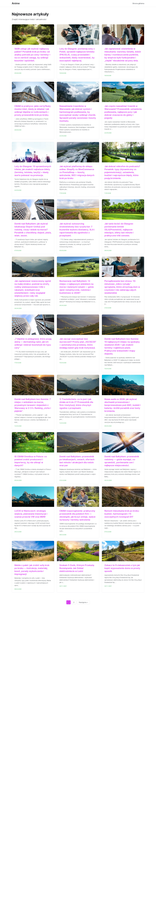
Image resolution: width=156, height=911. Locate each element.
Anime (16, 3)
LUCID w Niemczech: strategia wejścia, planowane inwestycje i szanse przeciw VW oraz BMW (30, 514)
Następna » (83, 602)
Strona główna (138, 3)
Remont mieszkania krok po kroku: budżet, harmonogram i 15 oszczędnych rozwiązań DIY (121, 514)
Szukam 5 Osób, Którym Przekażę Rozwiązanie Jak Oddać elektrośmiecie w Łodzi (76, 568)
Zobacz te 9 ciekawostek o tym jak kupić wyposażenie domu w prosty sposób (122, 568)
